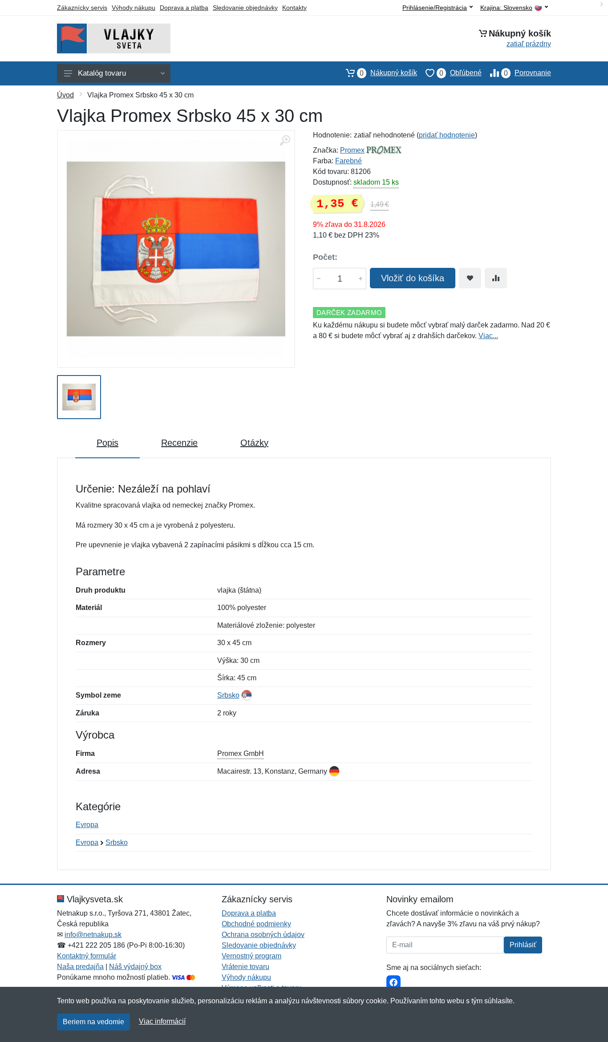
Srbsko (228, 695)
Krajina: (506, 7)
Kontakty (294, 7)
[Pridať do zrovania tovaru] (496, 278)
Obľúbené (460, 73)
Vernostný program (251, 956)
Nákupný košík (388, 73)
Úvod (65, 95)
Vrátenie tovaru (245, 966)
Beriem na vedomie (93, 1022)
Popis (107, 443)
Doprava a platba (184, 7)
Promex (352, 150)
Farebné (348, 161)
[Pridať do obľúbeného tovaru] (470, 278)
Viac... (488, 335)
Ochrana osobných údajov (263, 934)
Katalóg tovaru (102, 73)
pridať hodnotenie (447, 135)
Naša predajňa (80, 966)
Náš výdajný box (135, 966)
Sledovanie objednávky (245, 7)
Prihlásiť (523, 945)
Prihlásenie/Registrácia (434, 7)
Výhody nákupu (133, 7)
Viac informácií (162, 1021)
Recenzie (179, 443)
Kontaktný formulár (86, 956)
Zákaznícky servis (82, 7)
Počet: (325, 257)
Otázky (254, 443)
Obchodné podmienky (256, 924)
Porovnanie (527, 73)
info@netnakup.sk (93, 934)
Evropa (87, 824)
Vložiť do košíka (412, 278)
